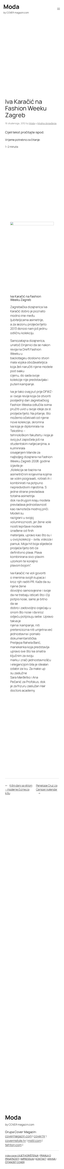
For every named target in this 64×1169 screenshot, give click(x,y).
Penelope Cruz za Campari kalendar (46, 787)
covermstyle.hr (15, 1141)
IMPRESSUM (27, 1158)
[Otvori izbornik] (58, 9)
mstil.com (34, 1141)
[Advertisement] (32, 63)
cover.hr (39, 1136)
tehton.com (13, 1145)
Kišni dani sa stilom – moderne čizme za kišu (18, 789)
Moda (11, 7)
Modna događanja (47, 123)
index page (11, 1155)
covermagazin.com (18, 1136)
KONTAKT (41, 1158)
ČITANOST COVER (15, 1162)
